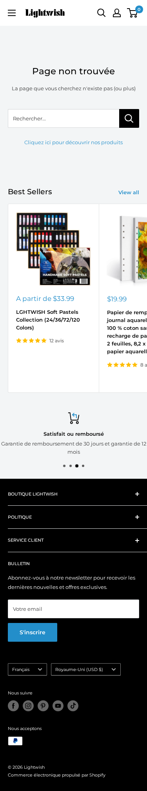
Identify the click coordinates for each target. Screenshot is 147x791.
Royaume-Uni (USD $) (79, 669)
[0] (133, 13)
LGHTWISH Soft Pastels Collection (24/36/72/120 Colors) (48, 320)
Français (20, 669)
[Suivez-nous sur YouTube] (58, 705)
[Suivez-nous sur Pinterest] (43, 705)
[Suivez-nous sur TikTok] (72, 705)
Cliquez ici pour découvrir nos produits (73, 142)
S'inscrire (32, 632)
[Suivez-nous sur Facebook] (13, 705)
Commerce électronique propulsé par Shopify (56, 775)
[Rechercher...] (129, 118)
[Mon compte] (117, 13)
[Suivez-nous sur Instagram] (28, 705)
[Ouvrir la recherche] (101, 13)
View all (128, 192)
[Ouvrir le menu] (12, 13)
